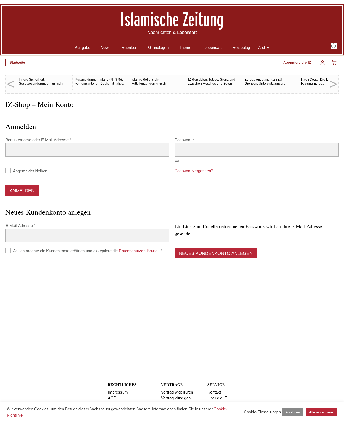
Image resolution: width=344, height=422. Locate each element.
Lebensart (213, 47)
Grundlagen (158, 47)
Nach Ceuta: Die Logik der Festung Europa (320, 81)
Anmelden (22, 190)
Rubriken (129, 47)
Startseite (17, 62)
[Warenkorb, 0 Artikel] (334, 62)
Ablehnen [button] (292, 412)
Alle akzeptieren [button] (321, 412)
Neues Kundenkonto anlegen (216, 253)
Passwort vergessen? (194, 170)
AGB (112, 398)
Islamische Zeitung (172, 19)
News (106, 47)
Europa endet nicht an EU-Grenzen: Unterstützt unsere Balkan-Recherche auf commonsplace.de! (265, 85)
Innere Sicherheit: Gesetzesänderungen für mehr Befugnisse (41, 83)
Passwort (194, 139)
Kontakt (214, 392)
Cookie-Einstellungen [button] (262, 412)
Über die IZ (217, 398)
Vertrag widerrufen (177, 392)
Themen (186, 47)
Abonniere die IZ (297, 62)
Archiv (263, 47)
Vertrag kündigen (176, 398)
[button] (334, 46)
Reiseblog (241, 47)
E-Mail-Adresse (30, 225)
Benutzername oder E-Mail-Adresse (48, 139)
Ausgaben (83, 47)
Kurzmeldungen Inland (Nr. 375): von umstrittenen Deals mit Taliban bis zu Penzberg (100, 83)
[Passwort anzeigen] (177, 161)
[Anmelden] (322, 62)
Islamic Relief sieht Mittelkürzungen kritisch (149, 81)
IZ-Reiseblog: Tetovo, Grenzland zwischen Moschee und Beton (211, 81)
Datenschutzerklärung (138, 250)
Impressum (118, 392)
